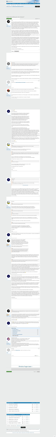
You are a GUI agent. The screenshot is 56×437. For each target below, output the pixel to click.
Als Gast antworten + (9, 18)
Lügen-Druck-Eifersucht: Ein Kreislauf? (15, 17)
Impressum (17, 432)
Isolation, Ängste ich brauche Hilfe (14, 410)
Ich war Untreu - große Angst (13, 405)
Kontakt (13, 432)
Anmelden (38, 3)
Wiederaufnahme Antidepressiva (14, 409)
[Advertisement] (25, 304)
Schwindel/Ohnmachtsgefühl (13, 404)
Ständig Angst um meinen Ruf (13, 419)
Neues (10, 3)
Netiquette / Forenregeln (29, 432)
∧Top (54, 436)
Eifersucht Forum (18, 425)
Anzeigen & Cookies (24, 432)
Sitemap (33, 432)
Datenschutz (20, 432)
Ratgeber (20, 3)
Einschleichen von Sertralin (13, 407)
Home (7, 3)
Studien (30, 3)
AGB (26, 432)
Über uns (15, 432)
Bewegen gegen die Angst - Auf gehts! (15, 422)
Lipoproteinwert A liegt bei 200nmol (14, 417)
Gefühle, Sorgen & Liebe (13, 425)
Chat (23, 3)
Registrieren (34, 3)
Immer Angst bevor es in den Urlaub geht (15, 415)
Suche (17, 3)
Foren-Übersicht (8, 425)
